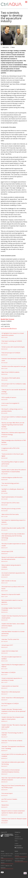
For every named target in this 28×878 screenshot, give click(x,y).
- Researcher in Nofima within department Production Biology (7, 855)
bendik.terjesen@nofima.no (9, 328)
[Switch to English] (25, 873)
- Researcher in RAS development (6, 866)
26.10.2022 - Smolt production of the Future (21, 854)
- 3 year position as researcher (6, 861)
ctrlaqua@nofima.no (19, 847)
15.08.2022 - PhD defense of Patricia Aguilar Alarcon (20, 859)
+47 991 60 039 (18, 845)
